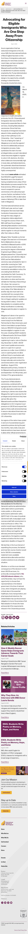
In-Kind (3, 862)
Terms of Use (17, 930)
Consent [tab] (5, 441)
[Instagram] (10, 617)
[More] (17, 617)
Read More (5, 673)
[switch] (24, 471)
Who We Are (5, 833)
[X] (6, 617)
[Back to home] (6, 3)
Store (2, 829)
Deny (14, 496)
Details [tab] (14, 441)
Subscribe (6, 811)
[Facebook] (3, 617)
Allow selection (14, 491)
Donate (3, 858)
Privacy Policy (24, 930)
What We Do (4, 837)
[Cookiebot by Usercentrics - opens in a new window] (20, 437)
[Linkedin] (14, 617)
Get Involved (6, 792)
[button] (26, 3)
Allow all (14, 487)
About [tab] (23, 441)
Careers (3, 846)
